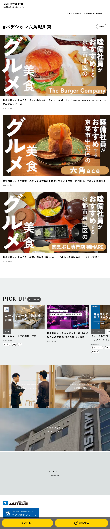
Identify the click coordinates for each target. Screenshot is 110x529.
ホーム (69, 13)
